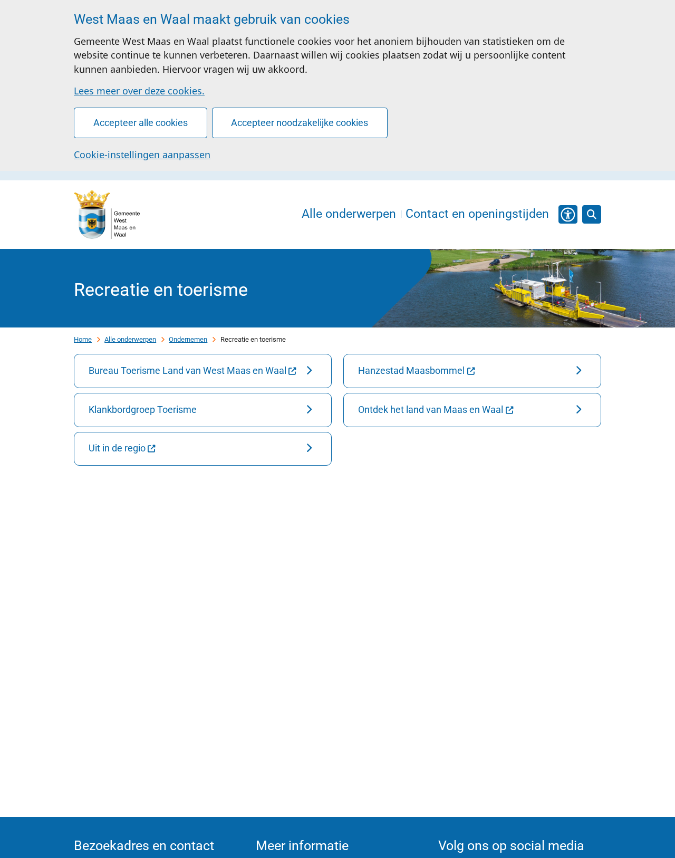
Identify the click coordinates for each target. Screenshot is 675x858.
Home (83, 339)
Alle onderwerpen (130, 339)
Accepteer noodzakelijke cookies (299, 122)
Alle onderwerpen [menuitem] (349, 214)
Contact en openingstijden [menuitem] (477, 214)
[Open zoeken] (591, 214)
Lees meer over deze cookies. (139, 90)
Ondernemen (188, 339)
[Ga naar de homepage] (107, 214)
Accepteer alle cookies (140, 122)
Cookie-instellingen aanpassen (142, 154)
